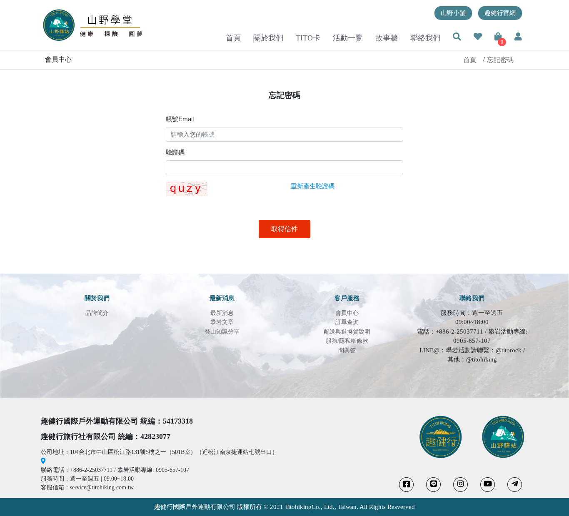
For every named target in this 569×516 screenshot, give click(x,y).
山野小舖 (453, 13)
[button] (457, 37)
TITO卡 (308, 38)
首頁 (233, 38)
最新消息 (222, 313)
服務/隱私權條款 (347, 341)
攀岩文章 (222, 322)
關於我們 (268, 38)
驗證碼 (175, 152)
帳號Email (180, 118)
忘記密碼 (500, 59)
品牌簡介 (97, 313)
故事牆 (386, 38)
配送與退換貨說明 (347, 332)
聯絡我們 (425, 38)
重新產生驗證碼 (312, 186)
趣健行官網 (500, 13)
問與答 (347, 350)
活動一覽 (348, 38)
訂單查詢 (347, 322)
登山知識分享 (222, 332)
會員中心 (347, 313)
